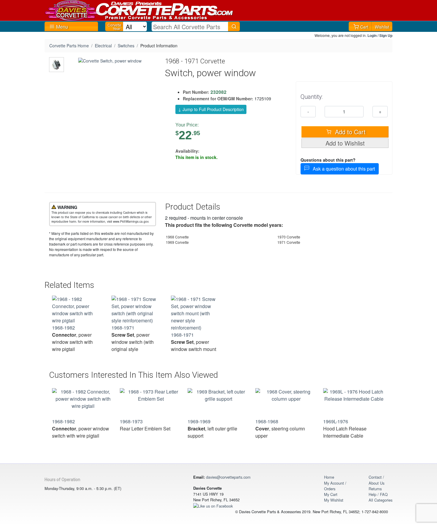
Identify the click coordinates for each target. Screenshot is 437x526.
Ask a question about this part (342, 168)
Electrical (103, 46)
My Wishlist (333, 500)
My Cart (330, 494)
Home (329, 477)
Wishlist (382, 27)
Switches (126, 46)
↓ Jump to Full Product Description (211, 109)
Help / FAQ (378, 494)
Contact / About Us (376, 480)
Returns (375, 488)
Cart (364, 27)
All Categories (380, 500)
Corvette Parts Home (69, 46)
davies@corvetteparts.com (228, 477)
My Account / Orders (335, 485)
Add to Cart (349, 131)
